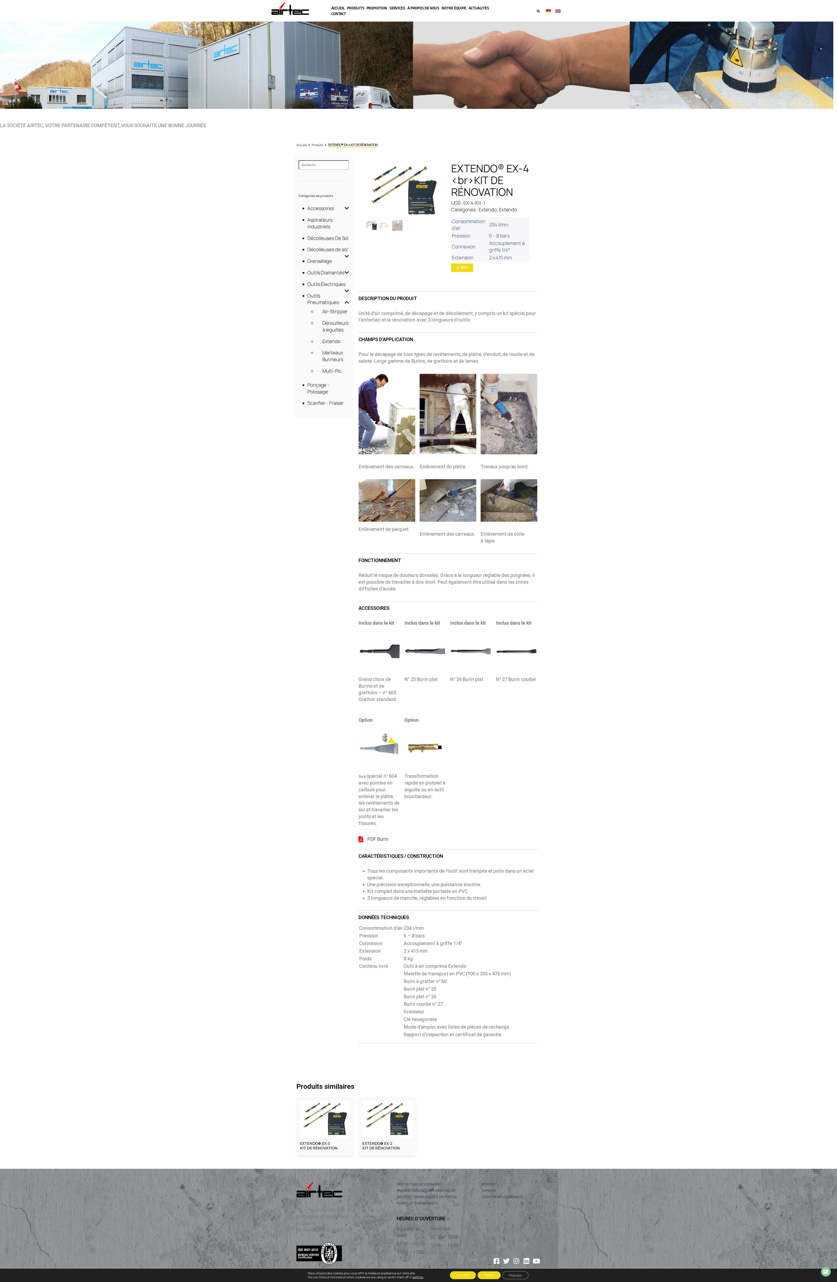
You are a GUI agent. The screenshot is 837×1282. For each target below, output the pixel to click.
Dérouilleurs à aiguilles (335, 326)
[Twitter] (506, 1261)
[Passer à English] (558, 10)
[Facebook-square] (496, 1261)
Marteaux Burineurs (332, 356)
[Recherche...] (324, 165)
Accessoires (320, 208)
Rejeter (489, 1275)
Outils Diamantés (325, 272)
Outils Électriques (326, 284)
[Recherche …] (538, 11)
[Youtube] (536, 1261)
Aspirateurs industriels (320, 223)
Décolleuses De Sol (328, 238)
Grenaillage (319, 261)
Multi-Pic (332, 371)
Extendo (331, 341)
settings (417, 1277)
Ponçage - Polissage (318, 388)
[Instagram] (516, 1261)
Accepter (462, 1275)
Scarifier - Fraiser (325, 403)
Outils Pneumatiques (323, 299)
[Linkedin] (526, 1261)
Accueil (301, 145)
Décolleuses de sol (327, 249)
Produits (317, 145)
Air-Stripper (335, 311)
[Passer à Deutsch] (548, 10)
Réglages (515, 1275)
